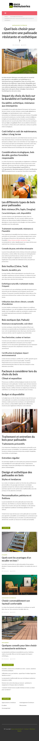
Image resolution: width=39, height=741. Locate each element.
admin (24, 45)
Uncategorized (6, 708)
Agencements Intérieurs (9, 598)
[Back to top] (33, 735)
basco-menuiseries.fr (17, 729)
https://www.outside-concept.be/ (17, 240)
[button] (4, 13)
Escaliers (4, 554)
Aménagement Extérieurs (19, 25)
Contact (26, 729)
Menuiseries (5, 642)
